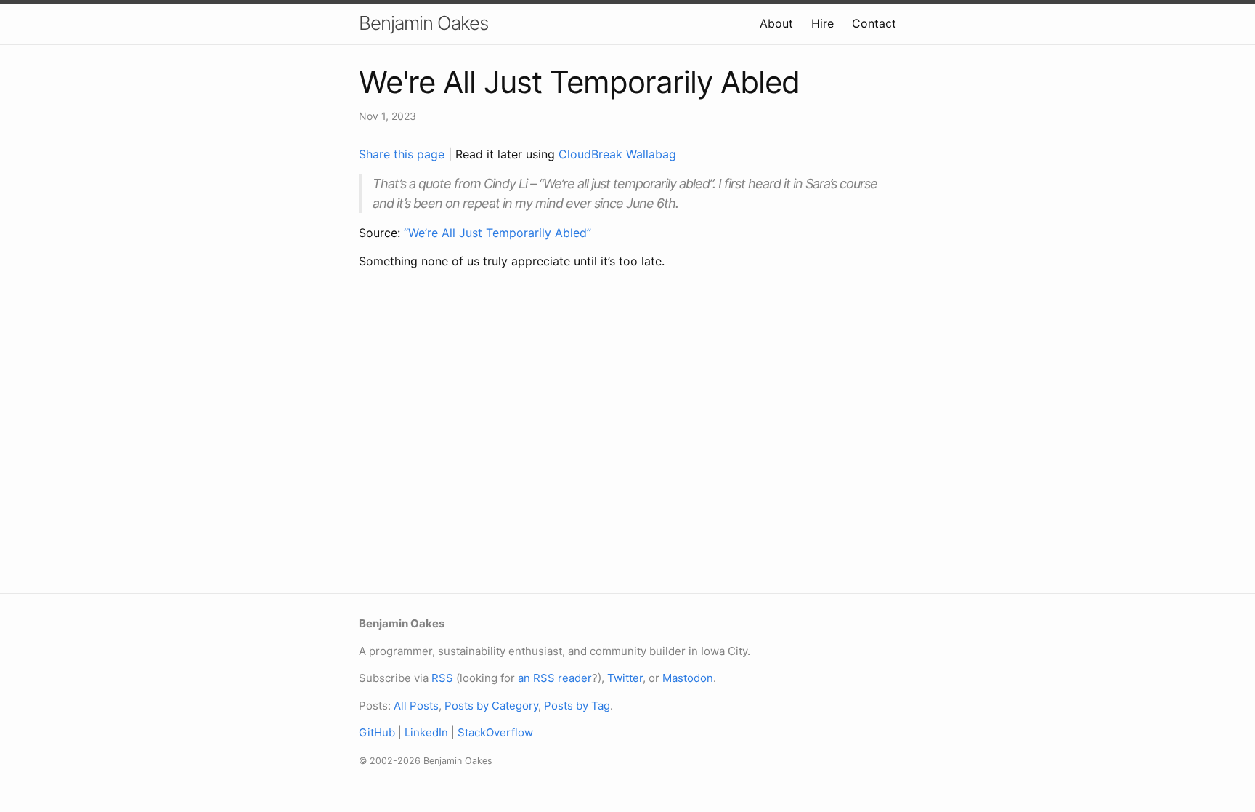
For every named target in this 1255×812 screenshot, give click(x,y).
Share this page (403, 154)
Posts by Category (491, 705)
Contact (874, 23)
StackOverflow (495, 732)
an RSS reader (555, 678)
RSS (442, 678)
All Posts (416, 705)
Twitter (625, 678)
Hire (822, 23)
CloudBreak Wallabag (617, 154)
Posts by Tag (577, 705)
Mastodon (687, 678)
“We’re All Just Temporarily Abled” (497, 232)
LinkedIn (426, 732)
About (776, 23)
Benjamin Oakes (423, 23)
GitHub (377, 732)
